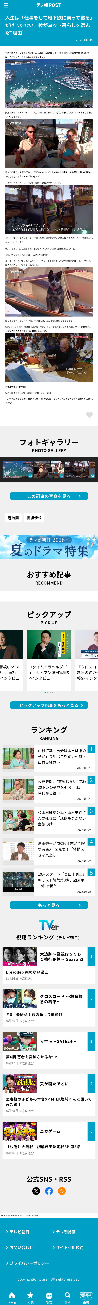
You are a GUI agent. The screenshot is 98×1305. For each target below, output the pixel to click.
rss (62, 1191)
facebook (49, 1191)
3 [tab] (50, 692)
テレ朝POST (49, 5)
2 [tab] (47, 692)
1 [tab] (45, 692)
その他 (14, 1216)
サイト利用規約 (70, 1247)
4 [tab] (52, 692)
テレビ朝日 (19, 1231)
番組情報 (34, 517)
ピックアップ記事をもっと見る (49, 705)
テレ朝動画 (66, 1231)
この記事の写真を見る (49, 496)
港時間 (13, 517)
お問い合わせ (21, 1247)
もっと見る (49, 905)
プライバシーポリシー (29, 1263)
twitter (36, 1191)
